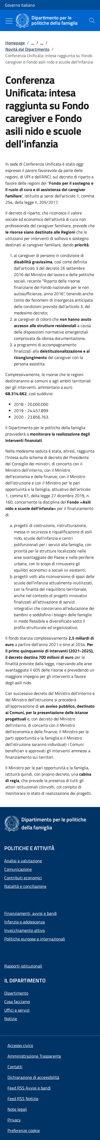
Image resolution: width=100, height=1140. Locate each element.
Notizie (10, 1018)
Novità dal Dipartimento (27, 49)
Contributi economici (23, 878)
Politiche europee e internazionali (34, 939)
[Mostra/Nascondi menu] (9, 21)
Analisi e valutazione (23, 861)
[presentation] (92, 20)
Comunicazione (18, 869)
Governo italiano (20, 5)
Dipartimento (16, 993)
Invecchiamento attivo (24, 930)
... (32, 43)
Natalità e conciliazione (25, 886)
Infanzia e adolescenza (24, 922)
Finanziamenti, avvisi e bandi (30, 913)
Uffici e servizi (17, 1010)
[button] (23, 1130)
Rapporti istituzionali (23, 966)
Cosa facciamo (17, 1001)
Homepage (15, 43)
